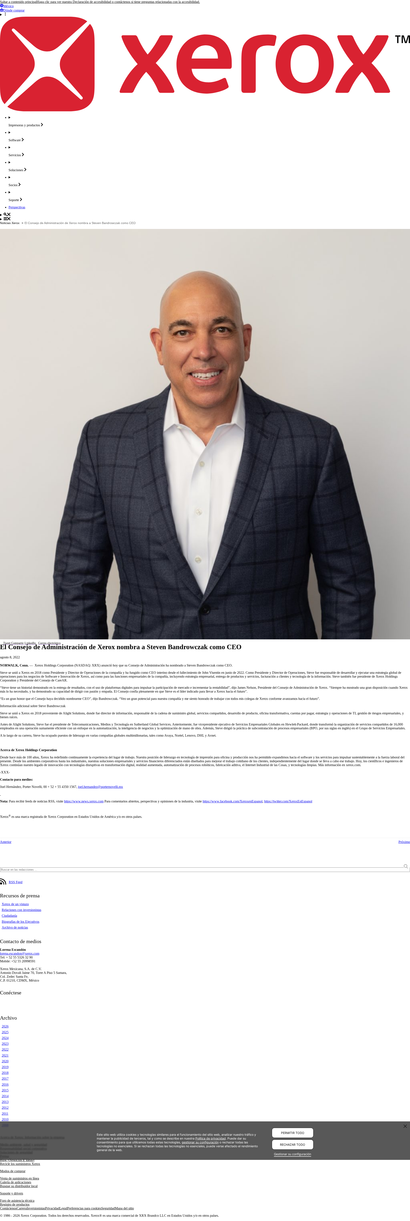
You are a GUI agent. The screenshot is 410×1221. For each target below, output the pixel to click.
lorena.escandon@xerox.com (19, 953)
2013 (5, 1102)
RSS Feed (15, 882)
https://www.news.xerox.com (84, 801)
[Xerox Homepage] (205, 110)
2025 (5, 1032)
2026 (5, 1026)
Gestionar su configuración (292, 1154)
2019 (5, 1067)
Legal (63, 1208)
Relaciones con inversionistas (21, 910)
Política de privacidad (210, 1138)
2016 (5, 1084)
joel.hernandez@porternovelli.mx (100, 787)
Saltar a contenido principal (18, 2)
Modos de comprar (12, 1171)
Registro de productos (14, 1204)
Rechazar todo (292, 1144)
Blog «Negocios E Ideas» (17, 1160)
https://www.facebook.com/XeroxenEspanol (232, 801)
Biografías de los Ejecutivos (20, 921)
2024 (5, 1038)
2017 (5, 1078)
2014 (5, 1096)
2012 (5, 1107)
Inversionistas (36, 1208)
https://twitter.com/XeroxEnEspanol (288, 801)
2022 (5, 1049)
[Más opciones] (205, 14)
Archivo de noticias (15, 927)
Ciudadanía (9, 915)
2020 (5, 1061)
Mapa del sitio (124, 1208)
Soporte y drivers (11, 1193)
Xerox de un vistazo (15, 904)
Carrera (22, 1208)
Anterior (5, 842)
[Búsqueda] (205, 215)
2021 (5, 1055)
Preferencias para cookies (84, 1208)
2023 (5, 1044)
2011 (5, 1113)
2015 (5, 1090)
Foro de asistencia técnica (17, 1200)
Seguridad (108, 1208)
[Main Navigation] (205, 219)
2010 (5, 1119)
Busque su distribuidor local (19, 1186)
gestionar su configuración (200, 1142)
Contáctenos (8, 1208)
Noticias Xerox (9, 223)
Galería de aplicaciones (15, 1182)
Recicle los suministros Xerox (20, 1164)
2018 (5, 1073)
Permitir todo (292, 1133)
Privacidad (52, 1208)
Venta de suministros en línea (19, 1178)
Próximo (404, 842)
